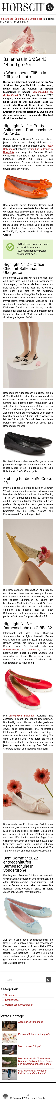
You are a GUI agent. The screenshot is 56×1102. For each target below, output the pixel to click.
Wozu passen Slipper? (30, 1046)
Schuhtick (10, 995)
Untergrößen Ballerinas (21, 715)
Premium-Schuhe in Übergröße (34, 1034)
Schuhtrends (12, 1000)
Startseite (8, 18)
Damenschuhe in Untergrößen (21, 649)
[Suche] (48, 979)
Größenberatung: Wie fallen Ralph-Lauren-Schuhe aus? (32, 1072)
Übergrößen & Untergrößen (29, 18)
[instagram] (28, 1094)
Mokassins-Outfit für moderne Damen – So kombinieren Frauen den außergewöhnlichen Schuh (35, 1061)
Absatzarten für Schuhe (31, 1021)
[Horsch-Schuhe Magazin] (28, 7)
